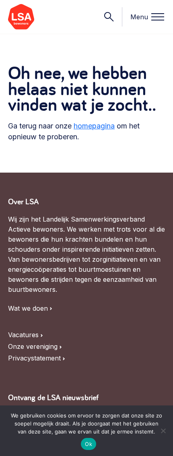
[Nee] (163, 431)
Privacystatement (34, 358)
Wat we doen (28, 308)
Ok (88, 444)
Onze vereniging (33, 346)
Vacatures (23, 335)
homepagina (94, 126)
